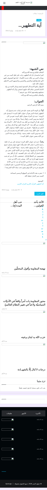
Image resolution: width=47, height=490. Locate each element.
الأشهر (24, 413)
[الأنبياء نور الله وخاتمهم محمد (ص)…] (8, 442)
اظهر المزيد (40, 194)
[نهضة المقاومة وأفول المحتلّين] (23, 254)
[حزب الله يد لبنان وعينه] (23, 323)
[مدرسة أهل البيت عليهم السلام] (23, 3)
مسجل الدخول (31, 388)
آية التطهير (40, 184)
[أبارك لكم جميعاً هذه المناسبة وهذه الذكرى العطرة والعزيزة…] (8, 462)
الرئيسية (41, 13)
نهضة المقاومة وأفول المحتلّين (29, 268)
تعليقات (9, 413)
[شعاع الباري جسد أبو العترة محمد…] (8, 452)
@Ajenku (8, 484)
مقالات (35, 13)
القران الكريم (21, 184)
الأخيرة (38, 413)
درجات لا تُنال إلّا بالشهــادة (31, 369)
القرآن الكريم (31, 184)
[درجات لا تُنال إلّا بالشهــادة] (23, 355)
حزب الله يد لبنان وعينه (33, 337)
